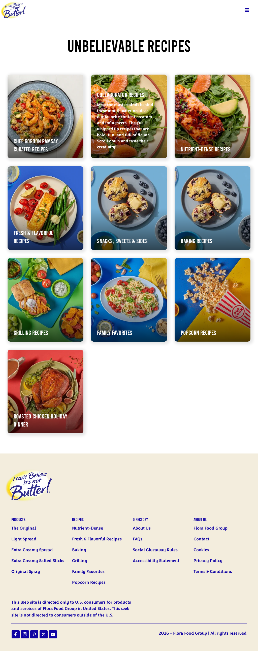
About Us (142, 528)
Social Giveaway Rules (155, 550)
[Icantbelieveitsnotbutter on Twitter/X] (44, 634)
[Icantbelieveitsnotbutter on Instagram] (25, 634)
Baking (79, 550)
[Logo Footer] (32, 469)
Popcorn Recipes (89, 582)
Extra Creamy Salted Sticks (37, 561)
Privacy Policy (208, 561)
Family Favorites (88, 571)
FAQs (137, 539)
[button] (247, 10)
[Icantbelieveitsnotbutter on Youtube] (53, 634)
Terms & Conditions (213, 571)
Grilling (79, 561)
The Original (23, 528)
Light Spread (24, 539)
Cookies (201, 550)
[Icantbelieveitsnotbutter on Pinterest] (34, 634)
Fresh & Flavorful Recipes (97, 539)
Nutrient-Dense (87, 528)
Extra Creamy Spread (32, 550)
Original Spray (25, 571)
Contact (201, 539)
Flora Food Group (211, 528)
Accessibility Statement (156, 561)
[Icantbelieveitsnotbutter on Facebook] (16, 634)
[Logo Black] (13, 3)
